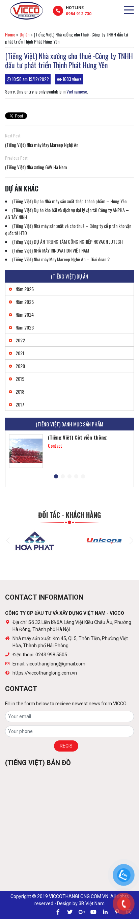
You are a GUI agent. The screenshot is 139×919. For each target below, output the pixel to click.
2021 (20, 353)
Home (10, 34)
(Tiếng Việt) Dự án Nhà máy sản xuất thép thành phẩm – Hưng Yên (69, 201)
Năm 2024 (25, 314)
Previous (7, 541)
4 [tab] (76, 476)
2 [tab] (62, 476)
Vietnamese (76, 91)
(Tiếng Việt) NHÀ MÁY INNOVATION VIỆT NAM (50, 250)
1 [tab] (56, 476)
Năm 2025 (25, 301)
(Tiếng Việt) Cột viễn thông (77, 437)
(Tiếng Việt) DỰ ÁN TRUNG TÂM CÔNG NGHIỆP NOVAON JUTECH (67, 241)
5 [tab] (83, 476)
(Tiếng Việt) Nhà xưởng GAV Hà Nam (36, 166)
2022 (20, 340)
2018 (20, 391)
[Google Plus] (82, 912)
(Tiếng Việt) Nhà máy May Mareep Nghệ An (41, 144)
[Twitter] (70, 912)
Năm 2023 (25, 327)
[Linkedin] (105, 912)
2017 (20, 404)
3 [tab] (69, 476)
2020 (20, 365)
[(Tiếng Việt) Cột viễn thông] (26, 451)
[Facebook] (58, 912)
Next (131, 541)
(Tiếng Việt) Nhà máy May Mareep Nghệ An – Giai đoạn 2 (61, 259)
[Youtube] (93, 912)
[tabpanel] (69, 451)
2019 (20, 378)
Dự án (24, 34)
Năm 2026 (25, 288)
